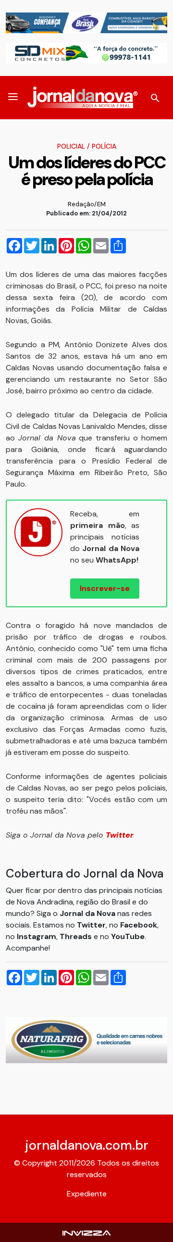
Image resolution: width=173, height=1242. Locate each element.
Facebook (138, 925)
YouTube (128, 936)
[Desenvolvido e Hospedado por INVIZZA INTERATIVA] (86, 1232)
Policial (71, 146)
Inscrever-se (105, 588)
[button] (13, 97)
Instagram (36, 936)
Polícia (104, 146)
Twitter (91, 925)
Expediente (87, 1194)
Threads (77, 936)
